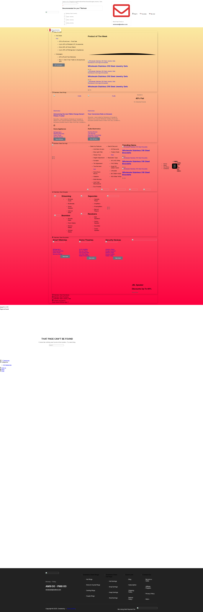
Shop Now (135, 292)
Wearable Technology (94, 135)
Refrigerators (57, 132)
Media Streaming (84, 256)
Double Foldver (110, 254)
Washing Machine (59, 133)
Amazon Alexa (109, 249)
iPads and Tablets (93, 136)
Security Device (58, 137)
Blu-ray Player (83, 251)
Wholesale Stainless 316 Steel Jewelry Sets (108, 66)
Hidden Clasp (109, 256)
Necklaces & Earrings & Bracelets (98, 62)
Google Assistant (110, 251)
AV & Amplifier (83, 249)
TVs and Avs (91, 133)
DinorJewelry (71, 608)
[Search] (64, 345)
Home (1, 307)
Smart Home (57, 135)
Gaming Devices (92, 132)
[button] (134, 13)
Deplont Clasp (109, 252)
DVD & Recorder (84, 252)
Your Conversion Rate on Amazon (100, 114)
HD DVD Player (83, 254)
